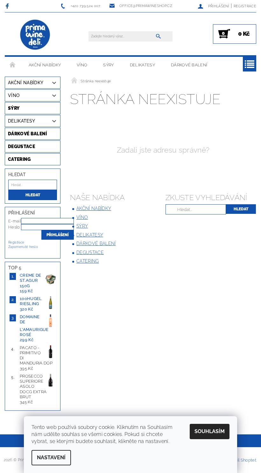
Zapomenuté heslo (23, 247)
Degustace (21, 146)
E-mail (14, 221)
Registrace (245, 6)
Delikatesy (142, 65)
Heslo (14, 227)
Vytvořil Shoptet (240, 460)
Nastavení (51, 457)
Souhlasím (209, 431)
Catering (19, 159)
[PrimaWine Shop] (35, 35)
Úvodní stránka (13, 65)
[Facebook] (8, 6)
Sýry (108, 65)
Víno (82, 65)
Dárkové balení (189, 65)
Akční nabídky (45, 65)
